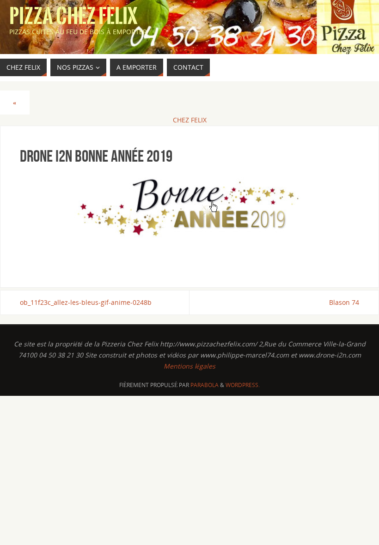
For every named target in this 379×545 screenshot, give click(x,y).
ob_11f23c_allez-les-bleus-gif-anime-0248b (86, 302)
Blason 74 (344, 302)
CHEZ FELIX (190, 119)
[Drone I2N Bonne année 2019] (189, 215)
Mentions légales (189, 366)
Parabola (204, 385)
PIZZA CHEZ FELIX (73, 16)
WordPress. (243, 385)
